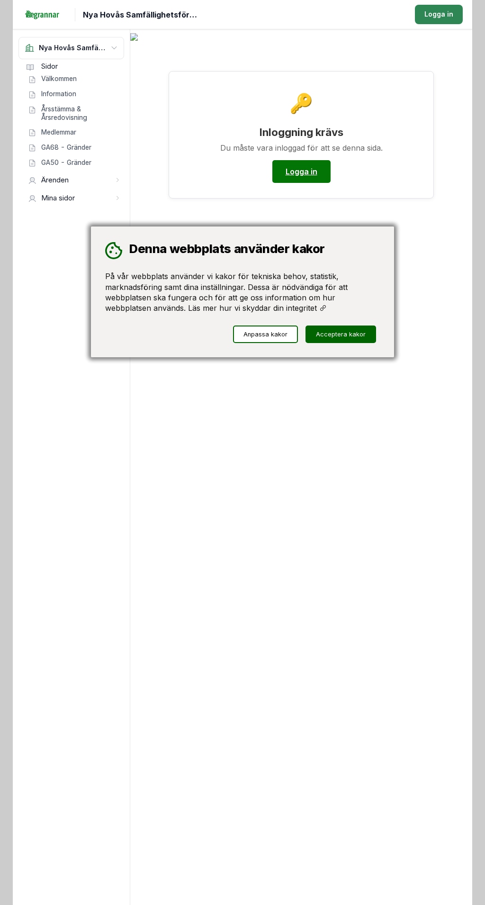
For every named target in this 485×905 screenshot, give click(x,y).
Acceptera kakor (341, 334)
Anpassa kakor (265, 334)
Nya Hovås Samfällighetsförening (145, 14)
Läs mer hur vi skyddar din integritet (253, 308)
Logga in (438, 14)
